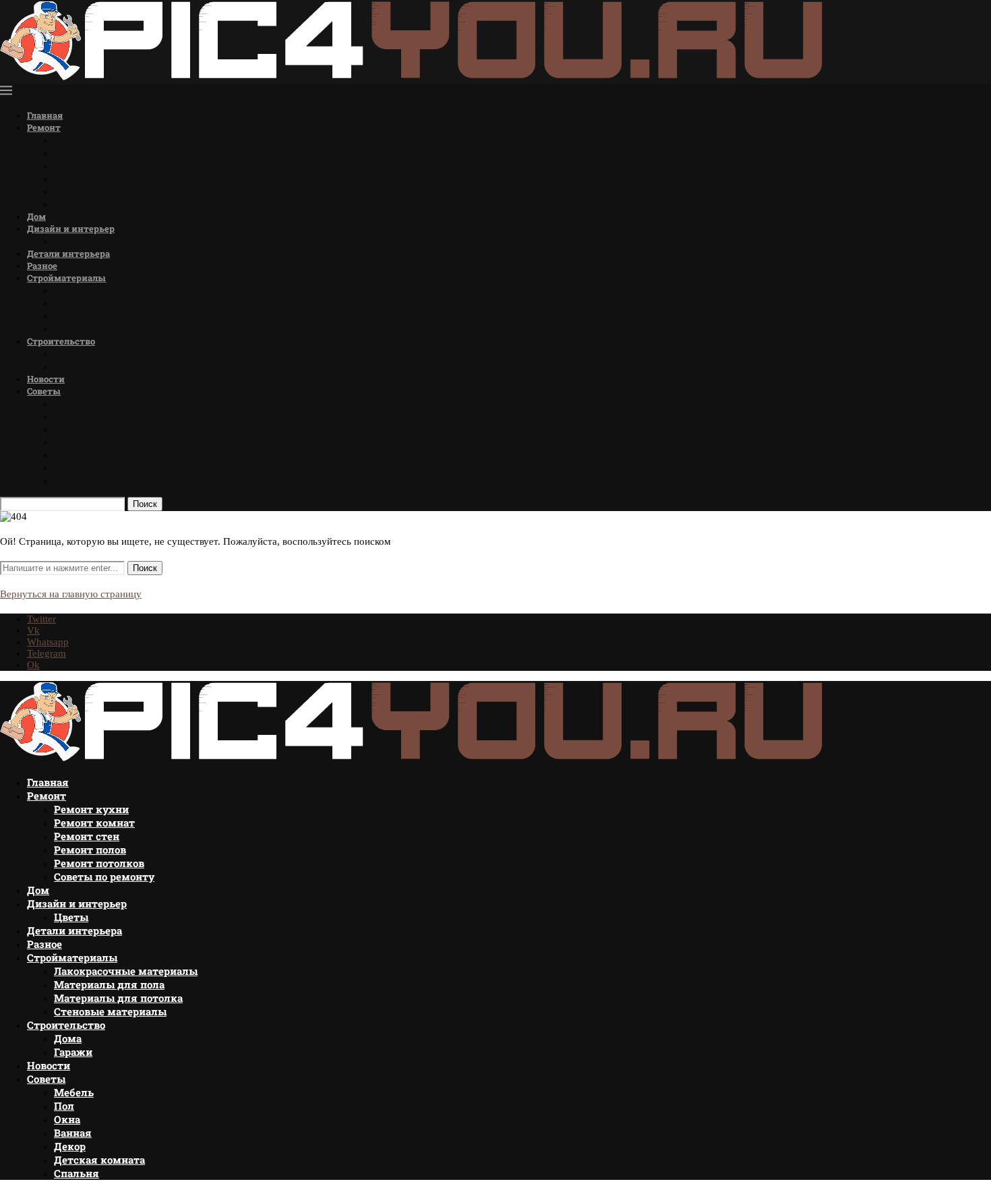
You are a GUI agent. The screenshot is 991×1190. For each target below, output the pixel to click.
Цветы (70, 241)
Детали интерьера (68, 253)
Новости (46, 379)
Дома (67, 353)
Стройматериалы (66, 278)
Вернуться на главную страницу (71, 594)
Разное (42, 266)
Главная (45, 115)
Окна (66, 429)
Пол (63, 416)
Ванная (72, 442)
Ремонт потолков (97, 191)
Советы (44, 391)
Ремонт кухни (89, 139)
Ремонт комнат (92, 152)
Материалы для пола (105, 303)
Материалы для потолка (114, 315)
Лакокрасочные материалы (121, 290)
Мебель (72, 403)
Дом (36, 216)
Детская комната (97, 467)
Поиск (145, 504)
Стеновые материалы (107, 328)
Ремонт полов (88, 178)
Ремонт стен (84, 165)
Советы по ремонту (101, 204)
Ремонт (44, 127)
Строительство (61, 341)
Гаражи (72, 366)
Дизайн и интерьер (71, 228)
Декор (68, 454)
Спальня (75, 480)
